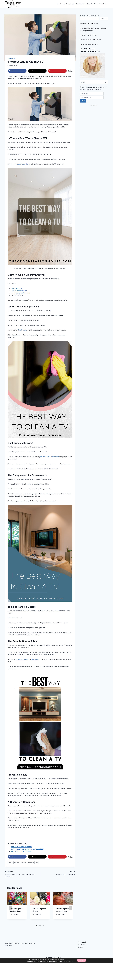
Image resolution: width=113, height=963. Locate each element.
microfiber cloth (17, 288)
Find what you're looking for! (89, 15)
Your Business (80, 4)
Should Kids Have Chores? (89, 44)
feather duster (45, 457)
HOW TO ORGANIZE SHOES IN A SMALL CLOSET (27, 849)
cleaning (16, 862)
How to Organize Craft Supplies (90, 40)
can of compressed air (19, 291)
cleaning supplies (23, 164)
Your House (61, 4)
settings (71, 961)
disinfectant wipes (22, 659)
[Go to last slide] (10, 908)
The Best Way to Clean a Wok (65, 873)
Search (104, 18)
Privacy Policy (82, 942)
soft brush (55, 457)
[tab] (36, 925)
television (31, 862)
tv (37, 862)
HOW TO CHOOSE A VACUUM (21, 851)
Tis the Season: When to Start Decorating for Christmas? (20, 874)
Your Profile (103, 4)
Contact (80, 947)
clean (10, 862)
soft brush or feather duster (21, 293)
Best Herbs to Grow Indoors (89, 23)
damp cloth (35, 659)
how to (24, 862)
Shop (96, 4)
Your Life (90, 4)
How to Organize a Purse (88, 35)
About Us (81, 944)
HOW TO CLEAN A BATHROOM (21, 847)
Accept (81, 960)
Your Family (70, 4)
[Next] (70, 908)
